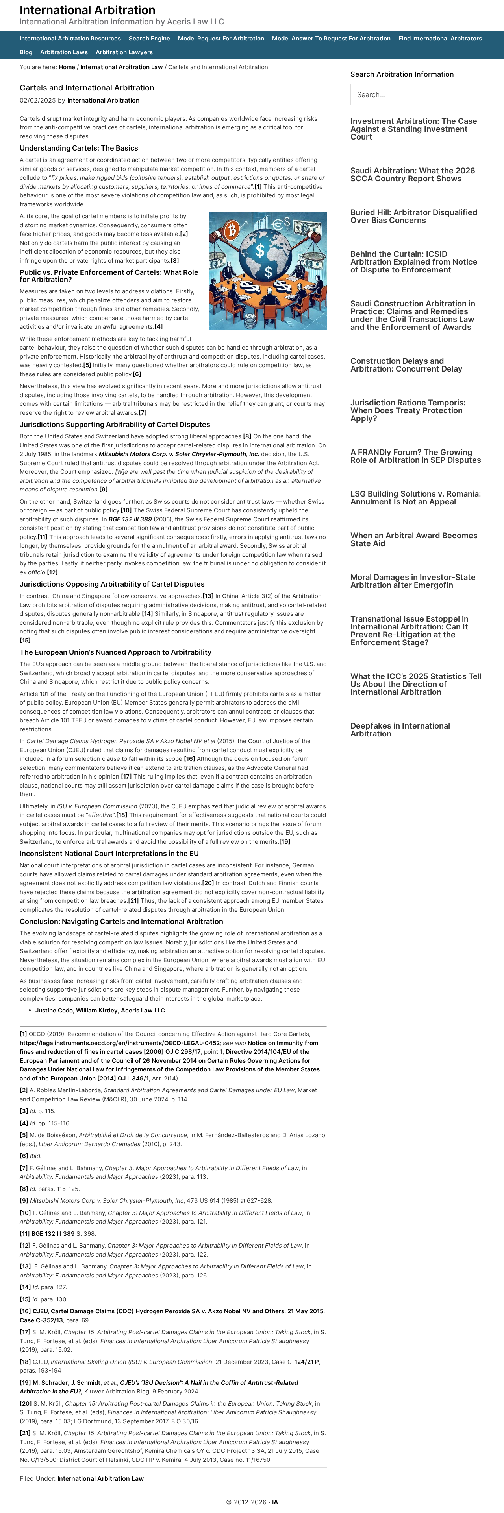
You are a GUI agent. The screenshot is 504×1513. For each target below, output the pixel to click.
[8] (247, 436)
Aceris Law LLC (143, 1010)
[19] (285, 841)
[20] (208, 883)
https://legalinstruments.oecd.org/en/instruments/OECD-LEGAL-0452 (120, 1043)
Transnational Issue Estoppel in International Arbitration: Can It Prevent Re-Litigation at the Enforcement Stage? (409, 630)
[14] (147, 613)
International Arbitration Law (100, 1478)
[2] (184, 233)
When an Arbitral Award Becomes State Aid (414, 539)
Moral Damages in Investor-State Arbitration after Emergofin (413, 581)
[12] (52, 572)
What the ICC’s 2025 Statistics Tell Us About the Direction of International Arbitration (416, 684)
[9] (103, 489)
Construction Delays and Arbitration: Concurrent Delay (406, 365)
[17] (126, 776)
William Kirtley (97, 1010)
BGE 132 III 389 (53, 1233)
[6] (137, 374)
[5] (87, 365)
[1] (258, 186)
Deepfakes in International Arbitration (400, 729)
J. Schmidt (85, 1382)
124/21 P (307, 1362)
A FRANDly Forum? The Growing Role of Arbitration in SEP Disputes (415, 456)
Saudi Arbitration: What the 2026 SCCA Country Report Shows (412, 174)
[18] (122, 815)
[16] (189, 758)
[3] (174, 260)
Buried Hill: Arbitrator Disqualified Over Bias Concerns (414, 216)
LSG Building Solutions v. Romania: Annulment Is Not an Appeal (415, 497)
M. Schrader (50, 1382)
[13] (208, 596)
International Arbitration (88, 10)
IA (275, 1502)
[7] (143, 412)
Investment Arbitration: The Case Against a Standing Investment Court (413, 129)
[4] (158, 326)
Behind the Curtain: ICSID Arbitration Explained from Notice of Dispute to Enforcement (414, 261)
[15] (25, 640)
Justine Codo (54, 1010)
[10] (126, 510)
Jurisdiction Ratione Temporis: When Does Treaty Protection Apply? (408, 410)
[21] (133, 900)
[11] (42, 537)
